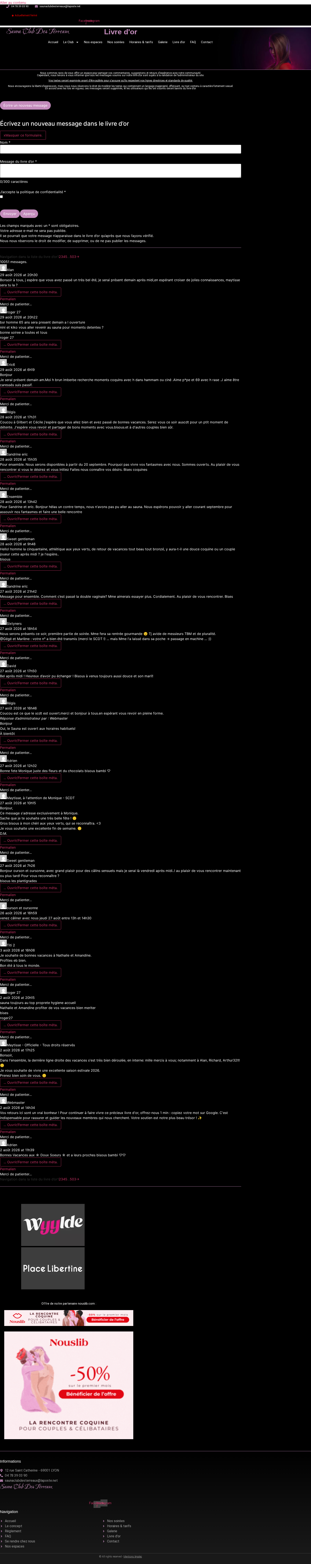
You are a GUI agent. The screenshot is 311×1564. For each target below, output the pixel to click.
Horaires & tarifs (141, 42)
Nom (5, 142)
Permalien (8, 299)
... (31, 292)
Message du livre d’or (18, 161)
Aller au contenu (13, 2)
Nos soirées (115, 42)
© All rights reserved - (120, 1556)
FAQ (193, 42)
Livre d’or (179, 42)
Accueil (53, 42)
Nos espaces (93, 42)
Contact (207, 42)
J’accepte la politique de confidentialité (33, 192)
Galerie (163, 42)
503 (73, 257)
